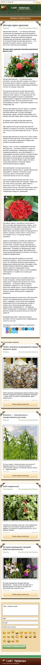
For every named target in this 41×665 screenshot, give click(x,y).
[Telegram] (16, 331)
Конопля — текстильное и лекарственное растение (15, 416)
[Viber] (7, 331)
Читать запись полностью (20, 404)
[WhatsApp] (10, 331)
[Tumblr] (32, 328)
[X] (16, 328)
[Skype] (13, 331)
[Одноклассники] (10, 328)
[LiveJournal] (26, 328)
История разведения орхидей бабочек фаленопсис (17, 548)
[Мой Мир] (13, 328)
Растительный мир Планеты (28, 28)
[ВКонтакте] (7, 328)
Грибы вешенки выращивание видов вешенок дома (20, 348)
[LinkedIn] (23, 328)
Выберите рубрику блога (20, 18)
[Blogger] (20, 328)
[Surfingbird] (29, 328)
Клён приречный (11, 486)
